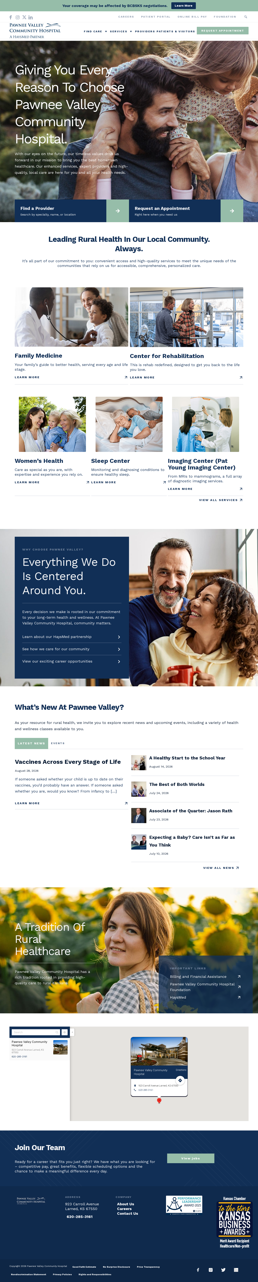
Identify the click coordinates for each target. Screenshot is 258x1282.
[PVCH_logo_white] (31, 1201)
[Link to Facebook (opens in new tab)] (10, 16)
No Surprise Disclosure (116, 1267)
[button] (246, 17)
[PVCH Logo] (35, 31)
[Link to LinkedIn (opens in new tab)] (30, 16)
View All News (218, 867)
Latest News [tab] (31, 743)
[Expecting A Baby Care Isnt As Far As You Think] (138, 848)
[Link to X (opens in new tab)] (23, 16)
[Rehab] (186, 317)
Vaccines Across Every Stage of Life (68, 761)
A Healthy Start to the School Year (187, 758)
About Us (125, 1204)
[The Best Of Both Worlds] (138, 795)
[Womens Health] (52, 424)
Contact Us (127, 1213)
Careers (126, 16)
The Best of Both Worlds (177, 784)
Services (118, 31)
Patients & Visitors (176, 31)
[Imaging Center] (205, 424)
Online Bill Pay (192, 16)
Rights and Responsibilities (95, 1274)
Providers (145, 31)
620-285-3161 (19, 1056)
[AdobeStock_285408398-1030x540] (71, 317)
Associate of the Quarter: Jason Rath (190, 810)
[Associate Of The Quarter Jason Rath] (138, 822)
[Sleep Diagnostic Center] (129, 424)
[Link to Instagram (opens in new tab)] (17, 16)
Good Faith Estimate (84, 1267)
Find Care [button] (93, 31)
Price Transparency (148, 1267)
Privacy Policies (62, 1274)
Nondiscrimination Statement (28, 1274)
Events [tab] (58, 743)
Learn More (27, 377)
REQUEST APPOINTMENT (222, 30)
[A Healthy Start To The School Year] (138, 769)
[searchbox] (240, 17)
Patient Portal (156, 16)
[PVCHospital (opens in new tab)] (225, 1270)
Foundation (225, 16)
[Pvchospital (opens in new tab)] (212, 1270)
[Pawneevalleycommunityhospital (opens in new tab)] (199, 1270)
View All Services (218, 500)
